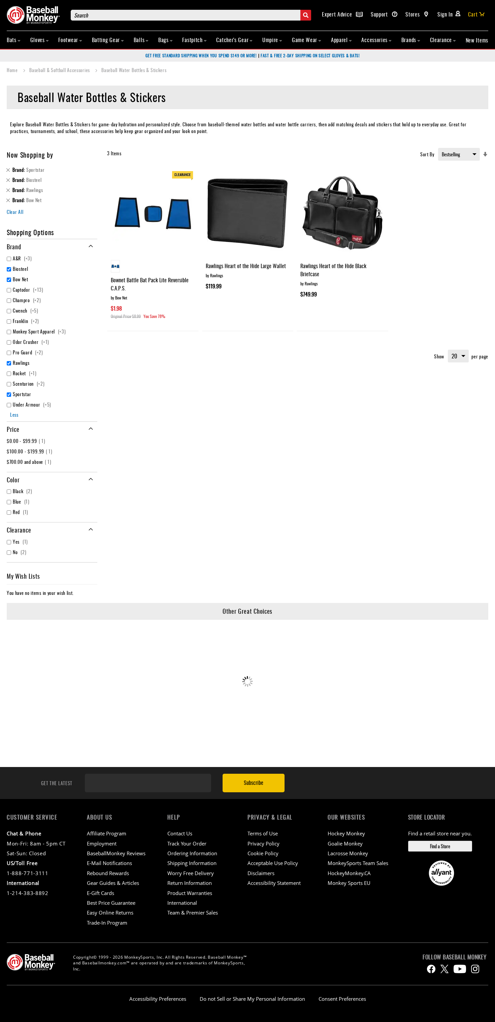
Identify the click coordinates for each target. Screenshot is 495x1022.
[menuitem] (14, 40)
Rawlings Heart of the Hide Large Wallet (246, 266)
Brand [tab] (14, 246)
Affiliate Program (106, 833)
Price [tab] (13, 429)
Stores (413, 14)
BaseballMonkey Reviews (116, 853)
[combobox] (191, 15)
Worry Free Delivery (190, 873)
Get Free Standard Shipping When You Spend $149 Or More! (201, 55)
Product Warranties (189, 893)
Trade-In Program (107, 922)
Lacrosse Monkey (348, 853)
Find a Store (440, 846)
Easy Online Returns (110, 912)
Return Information (189, 883)
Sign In (445, 14)
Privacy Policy (263, 843)
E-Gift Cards (100, 893)
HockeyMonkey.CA (349, 873)
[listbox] (153, 267)
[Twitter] (444, 969)
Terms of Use (263, 833)
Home (13, 69)
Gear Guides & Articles (113, 883)
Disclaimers (261, 873)
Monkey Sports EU (349, 883)
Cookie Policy (263, 853)
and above (30, 461)
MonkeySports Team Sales (358, 863)
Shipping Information (192, 863)
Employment (102, 843)
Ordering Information (192, 853)
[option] (115, 266)
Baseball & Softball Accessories (60, 69)
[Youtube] (460, 969)
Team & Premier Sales (192, 912)
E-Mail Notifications (109, 863)
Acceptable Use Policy (273, 863)
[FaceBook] (431, 969)
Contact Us (179, 833)
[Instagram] (475, 969)
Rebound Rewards (108, 873)
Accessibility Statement (274, 883)
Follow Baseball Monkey (454, 957)
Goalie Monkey (345, 843)
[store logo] (35, 15)
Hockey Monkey (346, 833)
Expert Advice (338, 14)
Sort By (427, 154)
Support (380, 14)
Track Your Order (186, 843)
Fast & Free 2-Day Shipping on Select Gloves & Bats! (310, 55)
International (182, 902)
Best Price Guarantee (111, 902)
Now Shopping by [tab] (30, 155)
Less (14, 414)
